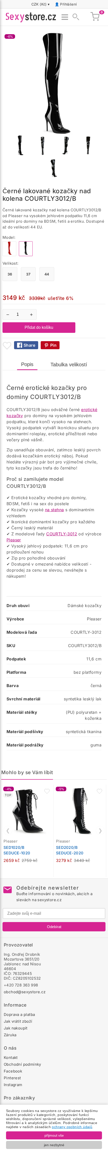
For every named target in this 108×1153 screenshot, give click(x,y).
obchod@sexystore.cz (25, 991)
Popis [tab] (27, 364)
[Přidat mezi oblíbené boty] (7, 345)
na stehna (54, 509)
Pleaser (14, 539)
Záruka (10, 1034)
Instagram (13, 1084)
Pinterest (12, 1078)
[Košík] (94, 17)
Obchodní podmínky (22, 1064)
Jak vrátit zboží (18, 1021)
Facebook (13, 1071)
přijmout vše (54, 1135)
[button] (46, 791)
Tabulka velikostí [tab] (68, 364)
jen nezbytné (54, 1145)
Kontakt (11, 1057)
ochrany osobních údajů (72, 1127)
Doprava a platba (19, 1014)
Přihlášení (68, 4)
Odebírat (54, 927)
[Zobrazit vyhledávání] (74, 17)
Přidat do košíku (39, 327)
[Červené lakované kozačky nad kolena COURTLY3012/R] (9, 254)
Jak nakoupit (16, 1028)
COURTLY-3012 (61, 533)
